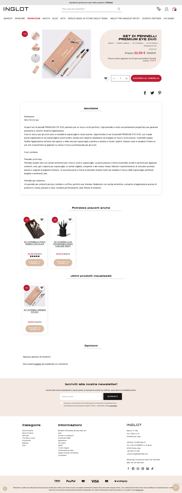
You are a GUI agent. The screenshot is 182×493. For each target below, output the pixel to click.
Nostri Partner (27, 431)
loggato (37, 364)
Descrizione (91, 108)
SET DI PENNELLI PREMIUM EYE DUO (35, 311)
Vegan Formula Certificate (68, 453)
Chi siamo (62, 443)
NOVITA (46, 18)
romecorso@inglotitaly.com (137, 454)
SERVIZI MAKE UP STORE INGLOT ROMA (88, 18)
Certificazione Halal (65, 450)
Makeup (8, 18)
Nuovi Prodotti (27, 433)
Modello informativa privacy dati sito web (72, 432)
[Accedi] (166, 9)
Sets (62, 18)
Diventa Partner (151, 18)
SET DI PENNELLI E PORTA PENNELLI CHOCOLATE (34, 243)
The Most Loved (28, 438)
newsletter (113, 406)
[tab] (91, 153)
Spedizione (62, 440)
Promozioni (33, 18)
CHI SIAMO (169, 18)
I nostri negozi (63, 448)
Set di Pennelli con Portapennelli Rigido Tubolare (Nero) (63, 244)
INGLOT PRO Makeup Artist (125, 18)
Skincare (20, 18)
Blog (55, 18)
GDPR (60, 445)
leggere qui (139, 490)
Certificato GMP (64, 438)
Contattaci (62, 455)
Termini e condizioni (66, 435)
